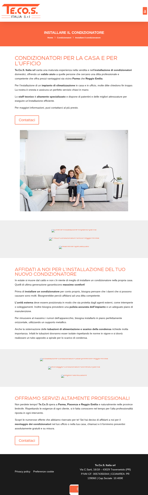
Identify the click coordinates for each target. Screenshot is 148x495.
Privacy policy (22, 471)
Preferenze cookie (43, 471)
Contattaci (27, 120)
